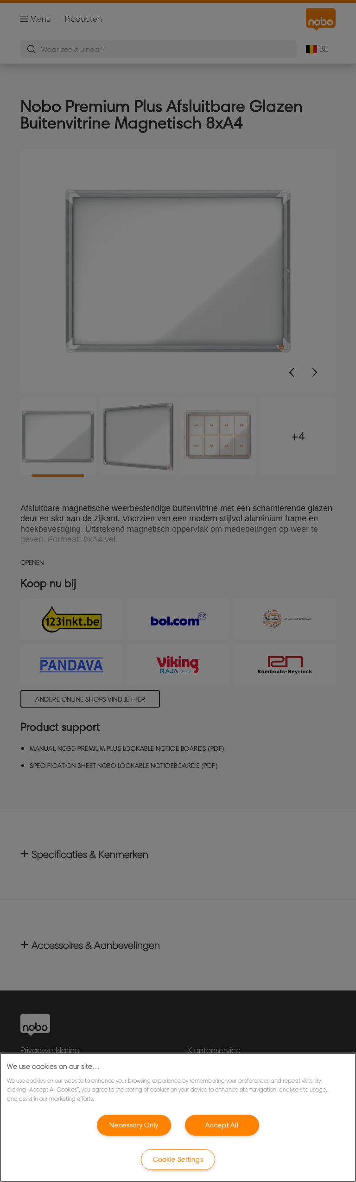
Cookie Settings (178, 1159)
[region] (178, 1117)
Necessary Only (134, 1125)
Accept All (221, 1125)
